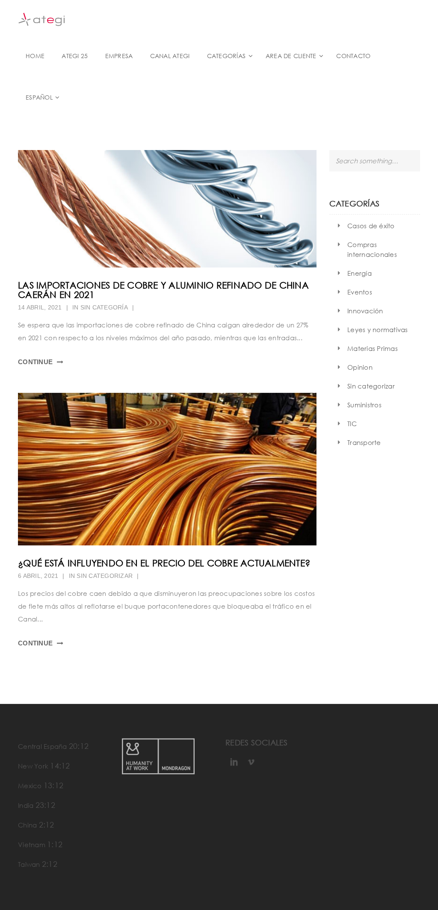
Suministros (364, 405)
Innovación (365, 311)
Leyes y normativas (377, 329)
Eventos (359, 292)
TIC (352, 423)
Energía (359, 273)
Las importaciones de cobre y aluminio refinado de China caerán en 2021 (163, 290)
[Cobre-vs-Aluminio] (167, 209)
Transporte (364, 442)
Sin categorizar (105, 575)
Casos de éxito (371, 226)
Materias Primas (372, 348)
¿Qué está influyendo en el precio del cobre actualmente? (164, 562)
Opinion (360, 367)
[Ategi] (41, 18)
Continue (35, 361)
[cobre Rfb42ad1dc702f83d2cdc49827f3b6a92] (167, 469)
